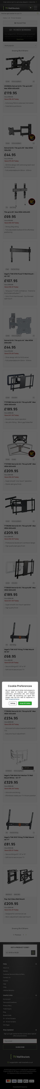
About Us (6, 968)
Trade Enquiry (7, 1009)
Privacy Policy (7, 1005)
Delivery (5, 971)
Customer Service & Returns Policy (14, 974)
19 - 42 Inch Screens (9, 1018)
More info (32, 2)
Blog (4, 1012)
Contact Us (6, 977)
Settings (12, 703)
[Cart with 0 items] (31, 7)
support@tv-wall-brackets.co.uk (21, 1062)
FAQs (4, 987)
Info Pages (6, 1025)
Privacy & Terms (14, 699)
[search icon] (38, 13)
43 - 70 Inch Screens (9, 1022)
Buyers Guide (7, 1015)
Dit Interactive (23, 1087)
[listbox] (20, 45)
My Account (7, 999)
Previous (17, 935)
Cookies (5, 981)
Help (4, 984)
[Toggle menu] (35, 7)
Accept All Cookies (25, 703)
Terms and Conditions (10, 1002)
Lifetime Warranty (8, 990)
